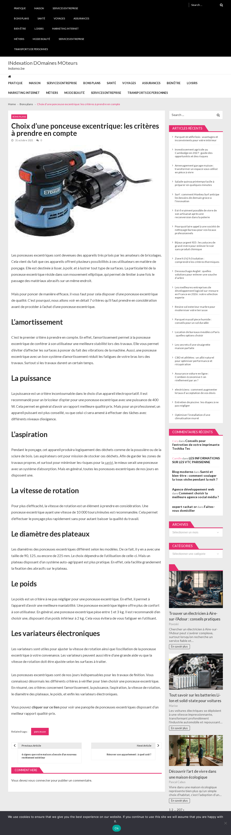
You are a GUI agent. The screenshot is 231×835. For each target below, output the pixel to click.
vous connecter (39, 780)
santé (109, 462)
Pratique (20, 8)
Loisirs (39, 28)
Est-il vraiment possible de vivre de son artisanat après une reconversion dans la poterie (196, 214)
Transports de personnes (31, 49)
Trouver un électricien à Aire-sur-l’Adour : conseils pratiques (194, 616)
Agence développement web (193, 489)
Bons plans (21, 18)
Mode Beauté (41, 38)
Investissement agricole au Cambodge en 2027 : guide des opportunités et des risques (194, 153)
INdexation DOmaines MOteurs (43, 62)
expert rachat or (184, 507)
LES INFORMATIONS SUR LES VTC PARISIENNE (196, 460)
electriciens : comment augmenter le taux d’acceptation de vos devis (196, 391)
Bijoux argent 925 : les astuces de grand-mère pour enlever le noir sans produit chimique (195, 246)
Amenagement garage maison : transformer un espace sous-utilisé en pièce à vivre (196, 169)
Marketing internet (65, 28)
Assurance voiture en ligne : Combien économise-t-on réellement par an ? (192, 377)
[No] (225, 823)
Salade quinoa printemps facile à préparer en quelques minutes (194, 183)
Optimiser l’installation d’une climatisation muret (192, 416)
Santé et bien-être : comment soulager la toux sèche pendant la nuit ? (194, 475)
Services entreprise (65, 8)
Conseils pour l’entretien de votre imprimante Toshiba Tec (195, 444)
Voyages (59, 18)
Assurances (81, 18)
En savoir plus (179, 646)
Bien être (20, 28)
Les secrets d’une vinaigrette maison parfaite (192, 346)
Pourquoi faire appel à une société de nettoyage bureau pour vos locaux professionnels (197, 230)
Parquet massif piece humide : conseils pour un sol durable (193, 321)
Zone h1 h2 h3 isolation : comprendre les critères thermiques (197, 260)
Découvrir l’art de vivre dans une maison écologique (192, 774)
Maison (39, 8)
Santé (41, 18)
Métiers (19, 38)
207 (179, 810)
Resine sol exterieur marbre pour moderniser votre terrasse (195, 308)
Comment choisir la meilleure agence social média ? (195, 495)
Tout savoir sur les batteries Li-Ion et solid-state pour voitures (195, 698)
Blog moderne (182, 472)
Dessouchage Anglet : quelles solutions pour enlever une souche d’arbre (196, 274)
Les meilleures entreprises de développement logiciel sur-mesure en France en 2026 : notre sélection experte (196, 292)
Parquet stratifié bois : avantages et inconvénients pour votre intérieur (196, 138)
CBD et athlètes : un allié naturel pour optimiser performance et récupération (194, 361)
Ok (117, 828)
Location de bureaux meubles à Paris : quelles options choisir (197, 333)
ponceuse (40, 731)
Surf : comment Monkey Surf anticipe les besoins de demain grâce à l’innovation (197, 198)
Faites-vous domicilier (193, 508)
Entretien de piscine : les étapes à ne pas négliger (197, 403)
